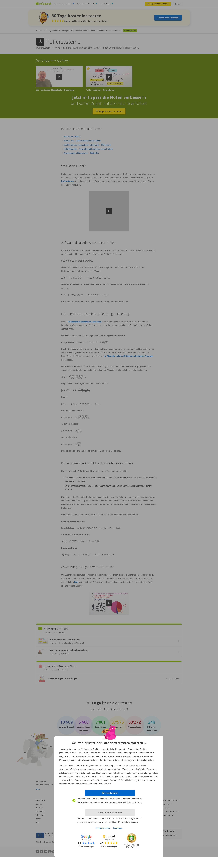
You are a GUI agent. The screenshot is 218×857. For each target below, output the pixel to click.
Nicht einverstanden (110, 812)
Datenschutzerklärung (122, 760)
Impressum (117, 828)
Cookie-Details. (147, 760)
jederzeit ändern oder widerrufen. (81, 780)
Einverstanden (110, 792)
